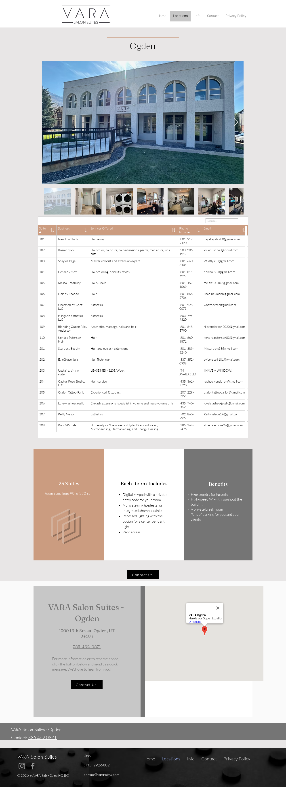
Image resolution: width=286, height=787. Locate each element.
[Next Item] (235, 122)
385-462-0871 (87, 646)
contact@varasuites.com (101, 774)
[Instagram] (21, 766)
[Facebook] (32, 766)
